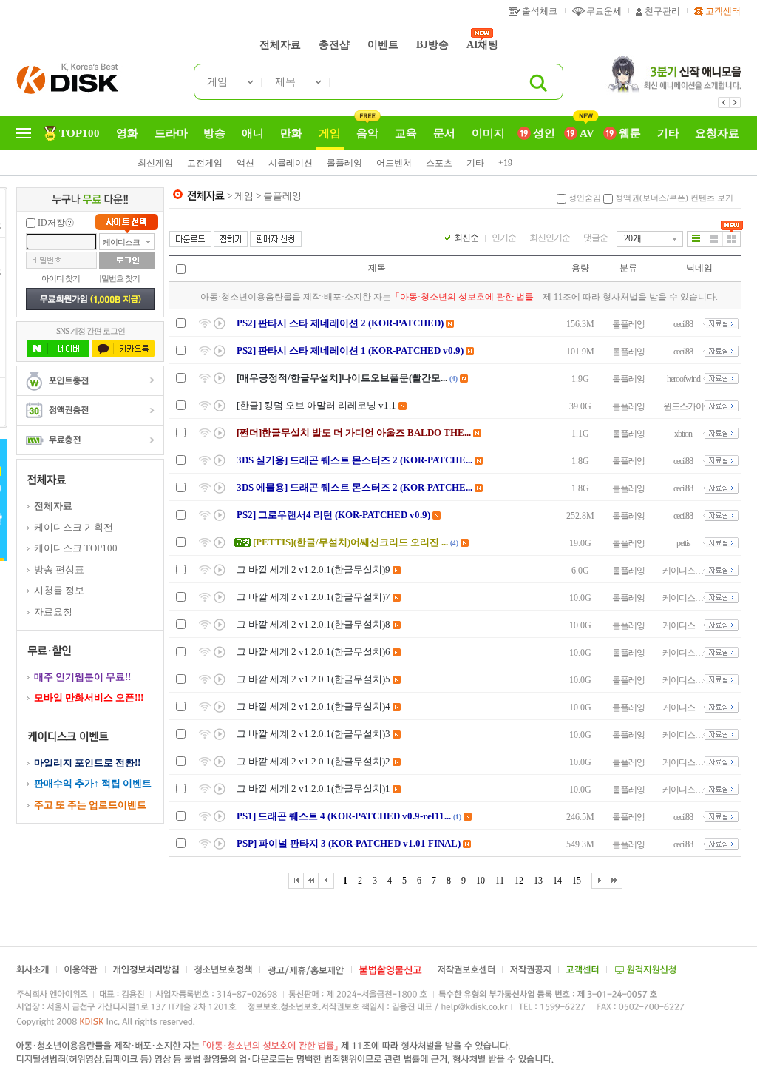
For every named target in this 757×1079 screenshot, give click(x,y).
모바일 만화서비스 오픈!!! (88, 697)
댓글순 (595, 237)
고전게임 (205, 163)
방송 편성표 (59, 569)
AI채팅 (482, 45)
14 (557, 880)
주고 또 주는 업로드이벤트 (90, 804)
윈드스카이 (683, 406)
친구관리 (662, 11)
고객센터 (723, 11)
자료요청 (53, 611)
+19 (505, 163)
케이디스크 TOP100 (76, 548)
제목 (285, 81)
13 (538, 880)
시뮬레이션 (290, 163)
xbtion (683, 433)
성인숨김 (584, 197)
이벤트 (382, 45)
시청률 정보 (59, 590)
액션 (245, 163)
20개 (633, 238)
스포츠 (439, 163)
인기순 (504, 237)
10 (480, 880)
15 (576, 880)
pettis (683, 543)
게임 (217, 81)
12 (519, 880)
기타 (475, 163)
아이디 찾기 (60, 278)
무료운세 (604, 11)
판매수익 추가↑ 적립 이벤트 (93, 783)
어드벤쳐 (394, 163)
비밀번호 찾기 (117, 278)
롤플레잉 (344, 163)
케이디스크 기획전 (73, 527)
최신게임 (155, 163)
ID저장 (51, 223)
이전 (724, 102)
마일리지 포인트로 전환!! (87, 762)
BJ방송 (432, 45)
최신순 (466, 237)
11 (499, 880)
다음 (735, 102)
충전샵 (334, 45)
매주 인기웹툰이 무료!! (82, 676)
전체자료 (280, 45)
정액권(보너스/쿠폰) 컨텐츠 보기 (674, 197)
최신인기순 (549, 237)
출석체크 (539, 11)
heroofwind (683, 379)
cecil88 (683, 324)
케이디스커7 (683, 570)
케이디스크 (121, 242)
